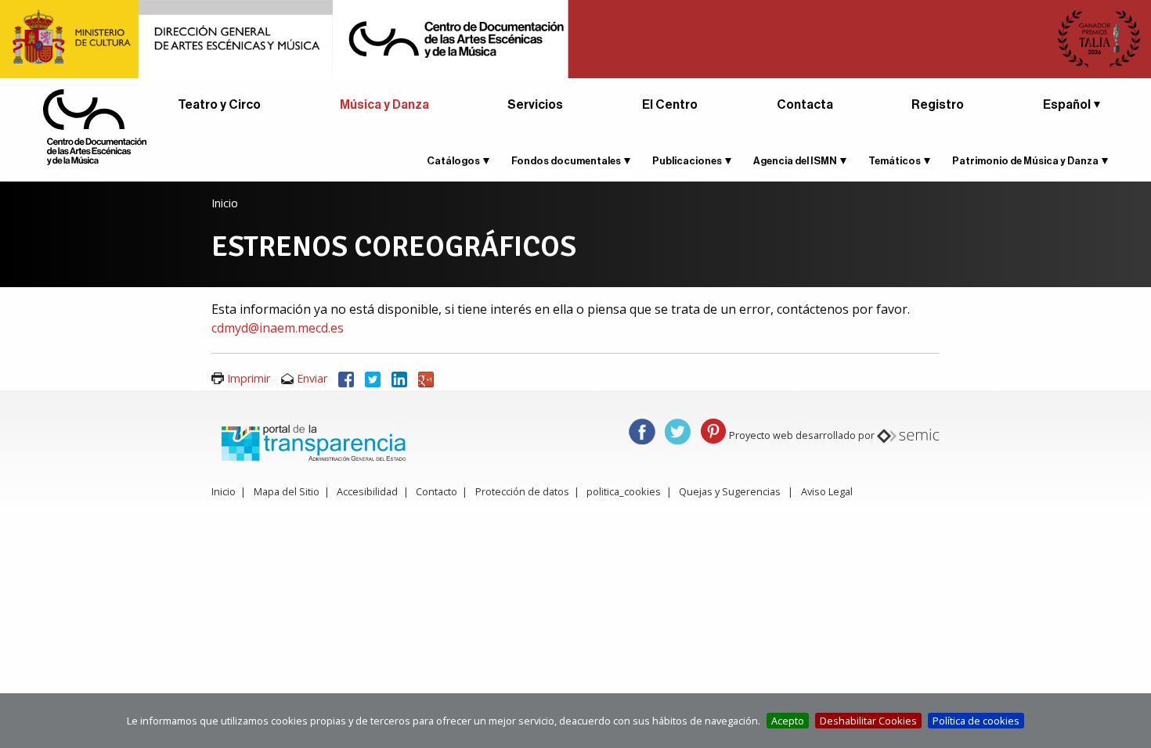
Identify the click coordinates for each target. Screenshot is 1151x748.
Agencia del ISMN (795, 161)
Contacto (436, 491)
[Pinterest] (713, 430)
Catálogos (453, 161)
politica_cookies (623, 491)
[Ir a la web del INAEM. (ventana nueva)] (575, 37)
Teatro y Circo (219, 105)
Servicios (535, 105)
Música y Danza (384, 105)
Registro (937, 105)
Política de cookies (976, 721)
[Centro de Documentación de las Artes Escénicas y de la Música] (94, 126)
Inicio (224, 203)
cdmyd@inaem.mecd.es (277, 327)
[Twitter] (373, 378)
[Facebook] (346, 378)
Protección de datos (522, 491)
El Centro (670, 105)
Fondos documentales (566, 161)
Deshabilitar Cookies (868, 721)
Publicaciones (687, 161)
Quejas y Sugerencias (730, 491)
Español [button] (1067, 105)
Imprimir (248, 378)
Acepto (787, 721)
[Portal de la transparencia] (311, 441)
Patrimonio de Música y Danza (1025, 161)
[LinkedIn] (399, 378)
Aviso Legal (827, 491)
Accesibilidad (367, 491)
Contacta (805, 105)
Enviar (312, 378)
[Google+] (426, 378)
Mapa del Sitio (286, 491)
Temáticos (894, 161)
